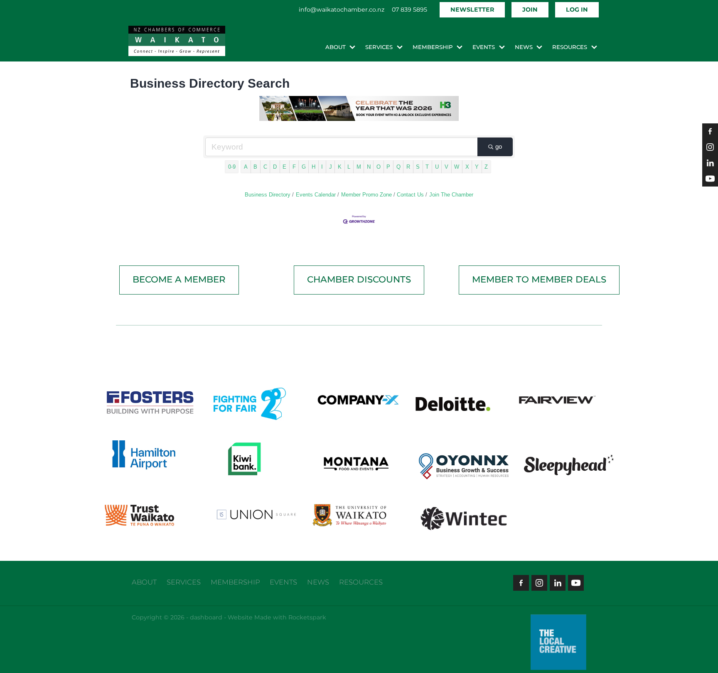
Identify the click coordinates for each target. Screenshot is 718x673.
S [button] (418, 167)
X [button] (467, 167)
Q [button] (398, 167)
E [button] (284, 167)
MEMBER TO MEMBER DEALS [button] (539, 280)
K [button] (340, 167)
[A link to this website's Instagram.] (710, 147)
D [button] (275, 167)
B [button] (255, 167)
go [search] (498, 146)
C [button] (265, 167)
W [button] (456, 167)
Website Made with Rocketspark (277, 617)
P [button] (388, 167)
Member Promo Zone (366, 195)
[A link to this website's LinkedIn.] (710, 163)
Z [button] (486, 167)
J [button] (330, 167)
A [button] (246, 167)
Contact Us (410, 195)
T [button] (427, 167)
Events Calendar (316, 195)
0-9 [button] (232, 167)
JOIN (530, 10)
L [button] (348, 167)
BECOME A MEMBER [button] (179, 280)
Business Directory (267, 195)
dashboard (206, 617)
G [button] (304, 167)
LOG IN (577, 10)
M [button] (359, 167)
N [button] (369, 167)
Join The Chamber (451, 195)
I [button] (322, 167)
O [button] (378, 167)
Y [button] (477, 167)
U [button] (437, 167)
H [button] (313, 167)
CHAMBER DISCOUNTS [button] (359, 280)
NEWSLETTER (472, 10)
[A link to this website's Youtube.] (710, 179)
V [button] (446, 167)
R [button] (408, 167)
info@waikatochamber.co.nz (341, 10)
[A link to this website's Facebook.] (710, 131)
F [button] (294, 167)
